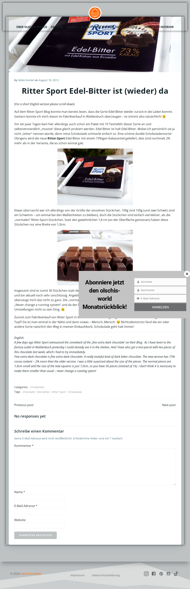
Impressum (78, 575)
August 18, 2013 (49, 80)
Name (19, 492)
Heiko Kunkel (26, 80)
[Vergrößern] (128, 153)
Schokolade (37, 387)
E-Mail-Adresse (25, 506)
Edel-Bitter (43, 392)
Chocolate (29, 392)
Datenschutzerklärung (106, 575)
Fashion (57, 27)
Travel (72, 27)
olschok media (31, 574)
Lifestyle (130, 27)
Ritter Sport (59, 392)
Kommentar (24, 446)
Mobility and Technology (101, 27)
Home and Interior (159, 27)
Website (20, 520)
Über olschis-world (31, 27)
